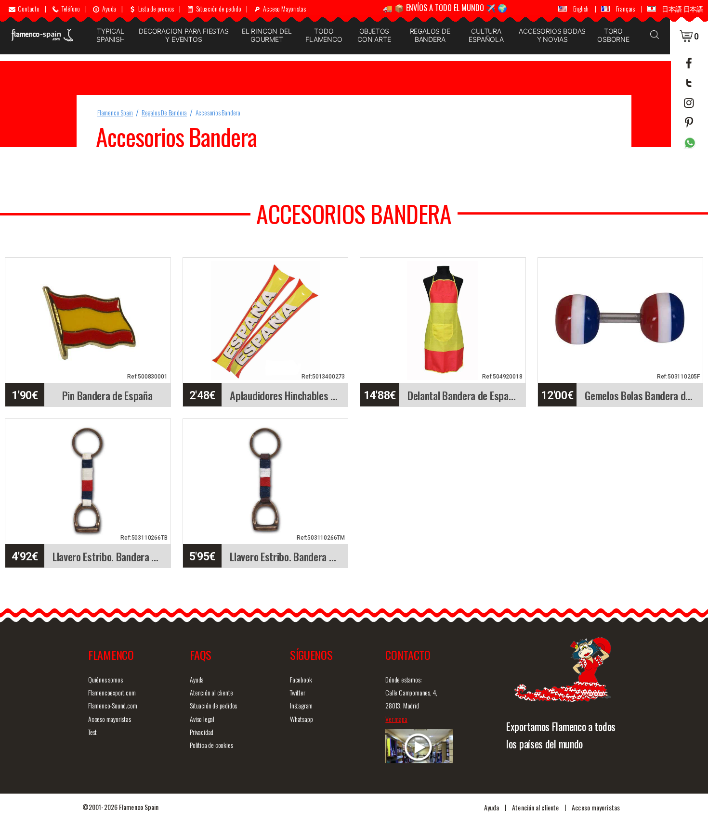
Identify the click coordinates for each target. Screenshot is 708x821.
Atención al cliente (211, 692)
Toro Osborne (613, 35)
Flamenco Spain (115, 112)
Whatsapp (301, 719)
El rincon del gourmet (266, 35)
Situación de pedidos (213, 705)
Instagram (301, 705)
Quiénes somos (105, 679)
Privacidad (201, 732)
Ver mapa (396, 719)
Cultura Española (486, 35)
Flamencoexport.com (111, 692)
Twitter (297, 692)
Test (92, 732)
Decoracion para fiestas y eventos (183, 35)
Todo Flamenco (323, 35)
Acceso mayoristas (109, 719)
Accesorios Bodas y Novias (552, 35)
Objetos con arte (374, 35)
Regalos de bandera (430, 35)
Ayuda (197, 679)
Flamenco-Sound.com (112, 705)
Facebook (301, 679)
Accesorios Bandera (218, 112)
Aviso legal (202, 719)
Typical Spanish (110, 35)
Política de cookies (211, 745)
